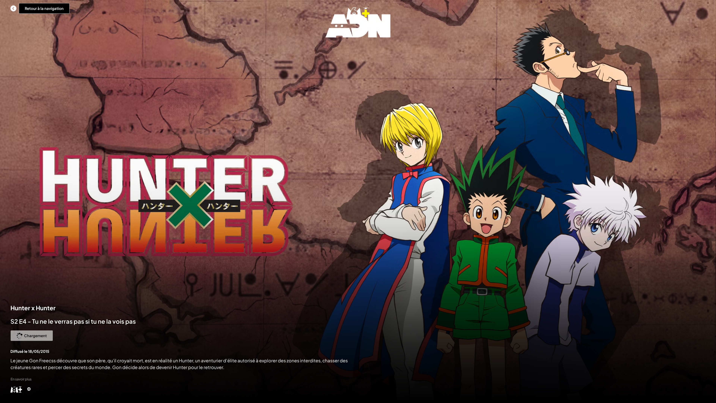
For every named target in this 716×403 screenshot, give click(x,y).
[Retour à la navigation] (13, 8)
